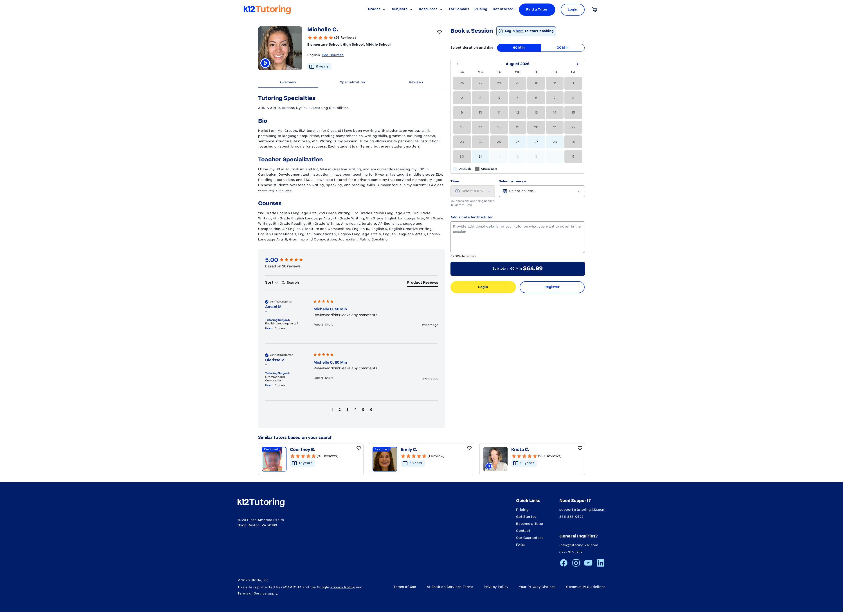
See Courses (333, 55)
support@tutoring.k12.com (582, 509)
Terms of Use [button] (404, 587)
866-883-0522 (571, 516)
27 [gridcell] (536, 142)
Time (454, 181)
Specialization (352, 82)
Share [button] (329, 325)
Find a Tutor (537, 9)
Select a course (512, 181)
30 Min (563, 47)
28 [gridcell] (555, 142)
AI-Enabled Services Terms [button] (450, 587)
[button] (332, 410)
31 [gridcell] (480, 156)
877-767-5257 (570, 552)
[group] (288, 260)
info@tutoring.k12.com (578, 545)
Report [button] (318, 325)
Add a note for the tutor (471, 217)
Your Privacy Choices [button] (537, 587)
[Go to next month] (577, 64)
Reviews (416, 82)
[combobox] (472, 191)
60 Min (519, 47)
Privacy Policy (342, 587)
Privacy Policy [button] (496, 587)
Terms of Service (252, 593)
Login (483, 287)
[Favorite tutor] (439, 32)
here (520, 31)
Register (552, 287)
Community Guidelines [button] (585, 587)
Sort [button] (269, 282)
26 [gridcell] (518, 142)
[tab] (422, 283)
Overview (288, 82)
